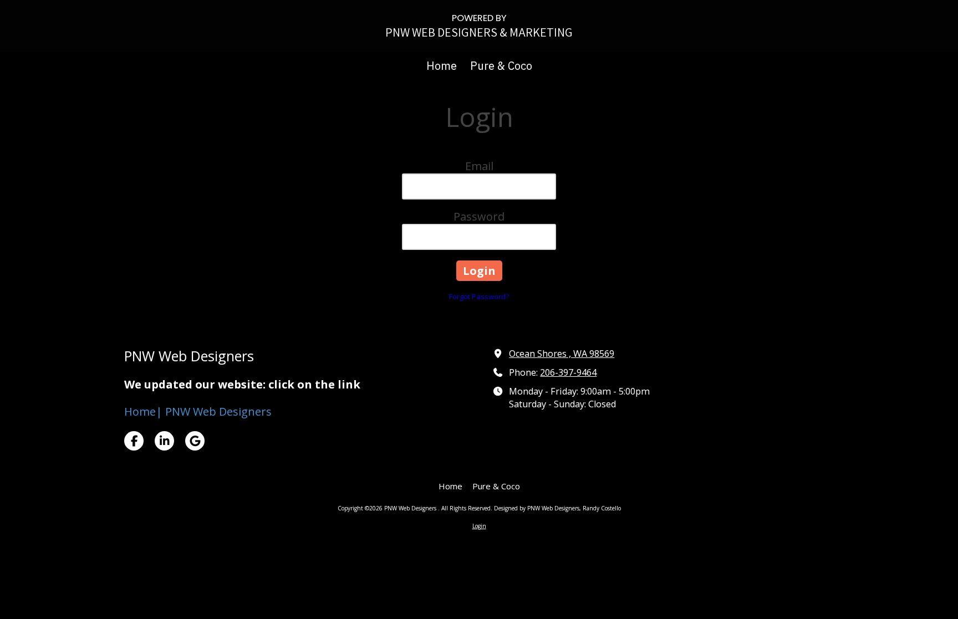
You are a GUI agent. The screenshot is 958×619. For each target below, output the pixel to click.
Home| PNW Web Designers (198, 411)
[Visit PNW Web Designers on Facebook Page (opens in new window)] (134, 441)
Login (479, 526)
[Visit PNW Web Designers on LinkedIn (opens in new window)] (164, 441)
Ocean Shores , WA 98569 (561, 353)
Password (479, 216)
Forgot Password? (479, 296)
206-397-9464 (568, 372)
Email (479, 165)
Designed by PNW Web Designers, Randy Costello (557, 508)
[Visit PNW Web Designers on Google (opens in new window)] (195, 441)
